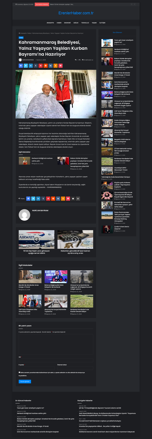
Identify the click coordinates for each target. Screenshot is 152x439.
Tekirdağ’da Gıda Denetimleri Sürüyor (115, 177)
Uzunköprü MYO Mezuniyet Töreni (120, 169)
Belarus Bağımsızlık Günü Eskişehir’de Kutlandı (54, 286)
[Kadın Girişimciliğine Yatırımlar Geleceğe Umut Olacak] (107, 123)
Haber (59, 23)
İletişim (102, 23)
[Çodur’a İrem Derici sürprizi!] (107, 229)
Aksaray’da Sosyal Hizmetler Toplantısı (55, 310)
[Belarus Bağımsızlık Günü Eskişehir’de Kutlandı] (56, 276)
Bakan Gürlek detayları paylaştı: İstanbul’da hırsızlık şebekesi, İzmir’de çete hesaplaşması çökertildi (81, 4)
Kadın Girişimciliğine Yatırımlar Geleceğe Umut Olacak (122, 122)
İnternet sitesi (62, 365)
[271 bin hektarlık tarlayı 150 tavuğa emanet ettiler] (107, 151)
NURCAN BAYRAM (28, 60)
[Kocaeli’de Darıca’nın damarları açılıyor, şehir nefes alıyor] (107, 205)
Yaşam (94, 23)
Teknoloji (85, 23)
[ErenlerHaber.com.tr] (76, 13)
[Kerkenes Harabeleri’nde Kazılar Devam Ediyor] (81, 301)
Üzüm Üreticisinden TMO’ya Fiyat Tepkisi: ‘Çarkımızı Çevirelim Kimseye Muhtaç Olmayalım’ (122, 216)
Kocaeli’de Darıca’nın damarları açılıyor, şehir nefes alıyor (123, 204)
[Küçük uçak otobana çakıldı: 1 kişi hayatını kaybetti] (107, 185)
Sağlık (76, 23)
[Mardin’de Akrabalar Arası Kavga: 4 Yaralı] (30, 276)
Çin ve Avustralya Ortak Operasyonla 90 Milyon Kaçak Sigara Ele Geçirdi (123, 194)
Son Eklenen (117, 32)
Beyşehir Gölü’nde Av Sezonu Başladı (122, 140)
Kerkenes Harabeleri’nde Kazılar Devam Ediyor (79, 310)
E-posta (22, 365)
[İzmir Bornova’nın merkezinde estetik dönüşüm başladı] (107, 85)
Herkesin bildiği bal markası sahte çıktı (121, 50)
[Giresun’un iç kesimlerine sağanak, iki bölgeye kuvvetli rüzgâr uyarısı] (81, 276)
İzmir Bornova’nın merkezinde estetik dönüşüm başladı (121, 84)
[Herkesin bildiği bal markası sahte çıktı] (24, 161)
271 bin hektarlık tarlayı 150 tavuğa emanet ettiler (123, 151)
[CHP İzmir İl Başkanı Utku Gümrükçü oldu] (30, 301)
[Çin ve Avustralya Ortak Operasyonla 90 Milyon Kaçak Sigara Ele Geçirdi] (107, 195)
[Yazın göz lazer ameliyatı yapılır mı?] (107, 43)
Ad (20, 357)
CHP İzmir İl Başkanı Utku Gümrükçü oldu (28, 310)
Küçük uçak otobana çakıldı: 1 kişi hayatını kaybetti (122, 185)
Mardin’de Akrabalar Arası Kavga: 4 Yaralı (29, 286)
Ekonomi (67, 23)
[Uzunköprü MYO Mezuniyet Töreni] (107, 171)
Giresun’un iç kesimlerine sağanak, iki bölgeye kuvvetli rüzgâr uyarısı (81, 287)
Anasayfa (50, 23)
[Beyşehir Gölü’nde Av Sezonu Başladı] (107, 142)
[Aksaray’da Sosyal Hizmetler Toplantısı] (56, 301)
